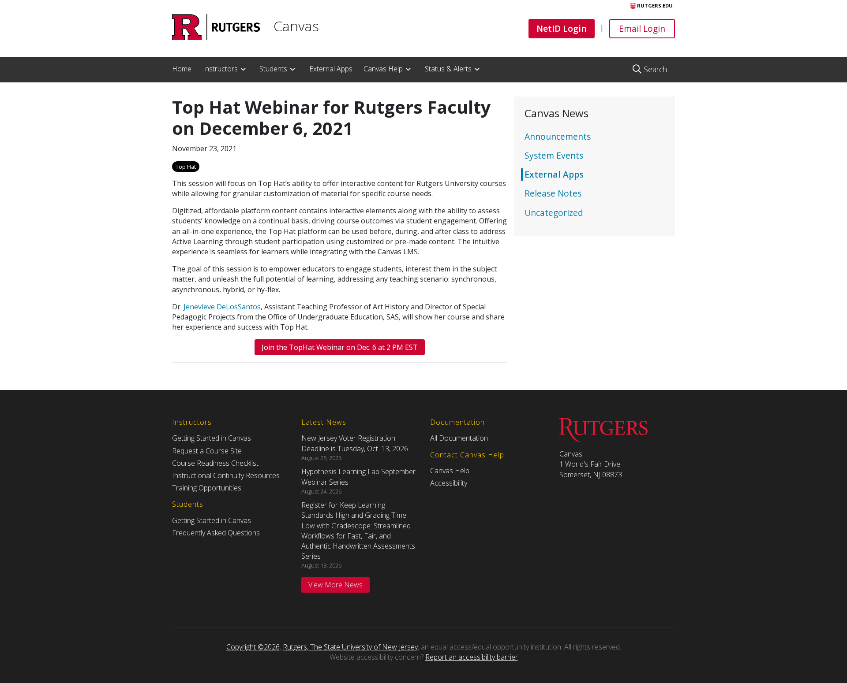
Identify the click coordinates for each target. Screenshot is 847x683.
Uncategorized (554, 213)
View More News (335, 585)
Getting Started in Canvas (211, 438)
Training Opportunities (206, 488)
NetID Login (561, 28)
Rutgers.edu (654, 5)
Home (181, 69)
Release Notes (553, 193)
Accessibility (448, 483)
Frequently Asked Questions (216, 533)
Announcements (558, 136)
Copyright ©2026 (253, 647)
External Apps (330, 69)
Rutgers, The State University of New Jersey (350, 647)
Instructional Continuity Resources (226, 475)
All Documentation (459, 438)
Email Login (641, 28)
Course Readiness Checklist (215, 463)
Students (273, 69)
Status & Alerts (448, 69)
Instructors (220, 69)
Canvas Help (383, 69)
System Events (554, 155)
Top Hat (186, 167)
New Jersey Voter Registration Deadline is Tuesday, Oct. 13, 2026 (354, 443)
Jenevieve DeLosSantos (222, 307)
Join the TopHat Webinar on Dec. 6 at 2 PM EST (340, 347)
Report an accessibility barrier (471, 657)
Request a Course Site (207, 451)
